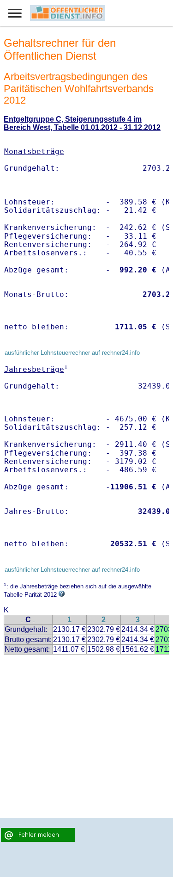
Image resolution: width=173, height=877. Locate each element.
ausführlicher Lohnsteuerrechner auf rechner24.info (72, 352)
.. (22, 620)
